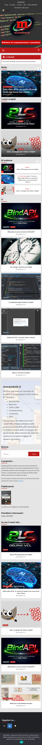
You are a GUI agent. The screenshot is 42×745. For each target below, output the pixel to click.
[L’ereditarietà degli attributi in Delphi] (21, 286)
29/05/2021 (20, 375)
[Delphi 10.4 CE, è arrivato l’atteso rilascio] (21, 322)
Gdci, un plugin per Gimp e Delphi (21, 152)
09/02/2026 (7, 94)
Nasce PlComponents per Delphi (21, 124)
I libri (24, 5)
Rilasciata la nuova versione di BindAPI (21, 232)
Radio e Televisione (19, 86)
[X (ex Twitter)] (4, 726)
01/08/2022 (20, 705)
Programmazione (15, 367)
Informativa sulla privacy (21, 7)
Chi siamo (12, 5)
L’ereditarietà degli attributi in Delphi (21, 302)
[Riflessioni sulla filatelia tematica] (21, 687)
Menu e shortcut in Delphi (21, 373)
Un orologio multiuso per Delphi (21, 267)
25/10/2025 (20, 154)
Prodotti (21, 121)
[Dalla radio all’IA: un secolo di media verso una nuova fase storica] (21, 84)
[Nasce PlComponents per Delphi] (21, 115)
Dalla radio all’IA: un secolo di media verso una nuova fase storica (28, 169)
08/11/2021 (20, 304)
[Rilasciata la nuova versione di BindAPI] (7, 190)
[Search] (38, 50)
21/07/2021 (20, 339)
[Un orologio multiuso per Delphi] (21, 251)
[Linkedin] (9, 726)
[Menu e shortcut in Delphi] (21, 357)
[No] (40, 739)
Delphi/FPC (25, 188)
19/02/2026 (20, 126)
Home (6, 5)
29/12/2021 (20, 269)
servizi (20, 481)
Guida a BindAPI (32, 5)
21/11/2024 (20, 234)
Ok (21, 742)
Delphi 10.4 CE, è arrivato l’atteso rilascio (21, 337)
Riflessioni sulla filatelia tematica (21, 703)
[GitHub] (15, 726)
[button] (3, 50)
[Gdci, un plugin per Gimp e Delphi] (21, 143)
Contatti (19, 5)
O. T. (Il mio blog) (7, 86)
